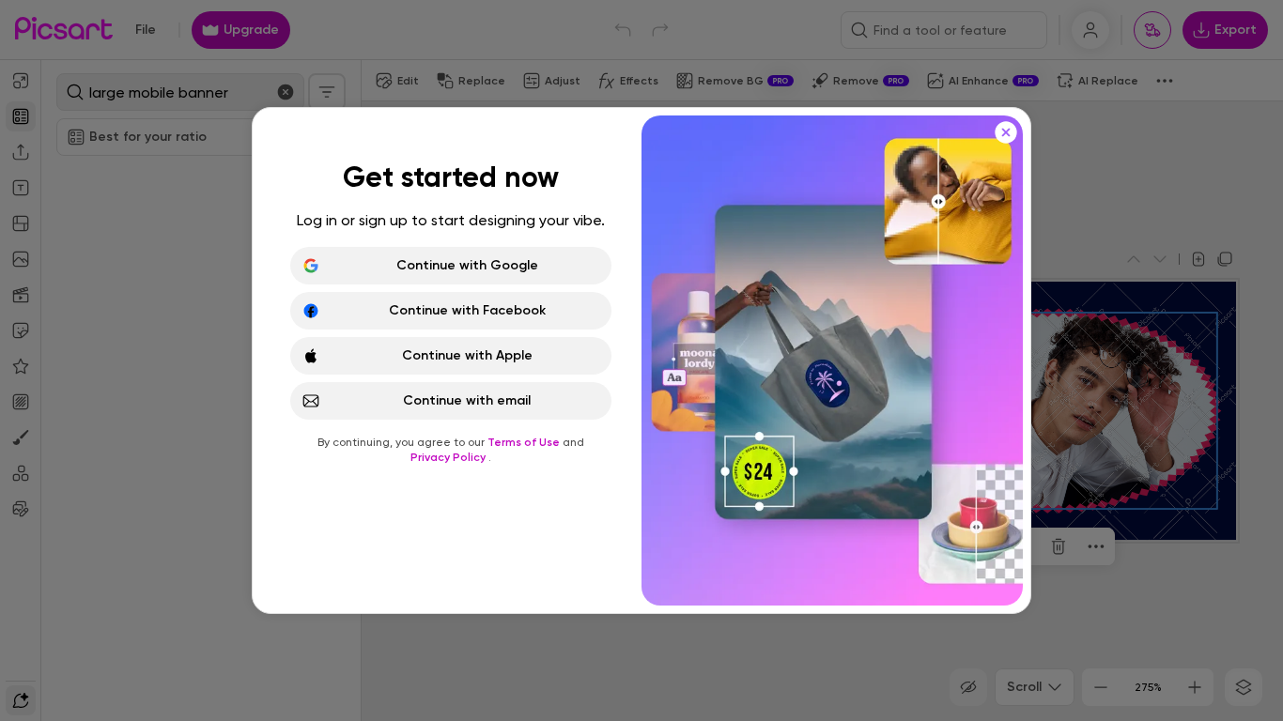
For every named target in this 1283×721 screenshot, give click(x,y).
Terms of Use (525, 442)
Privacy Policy (449, 457)
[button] (641, 360)
